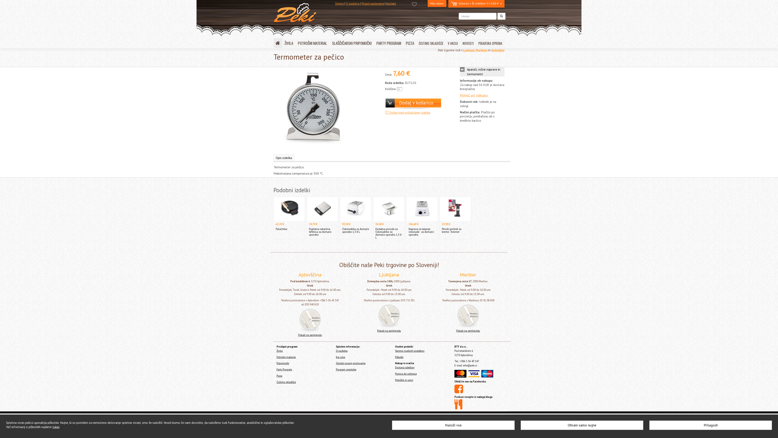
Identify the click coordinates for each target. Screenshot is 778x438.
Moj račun (436, 3)
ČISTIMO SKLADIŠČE (431, 43)
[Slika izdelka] (313, 108)
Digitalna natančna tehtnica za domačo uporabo (320, 231)
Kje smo (340, 357)
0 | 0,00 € (479, 3)
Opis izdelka (284, 158)
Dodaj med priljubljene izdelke (409, 113)
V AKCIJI (453, 43)
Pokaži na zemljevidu (310, 335)
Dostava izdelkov (405, 367)
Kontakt (391, 3)
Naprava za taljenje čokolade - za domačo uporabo (421, 231)
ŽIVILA (288, 43)
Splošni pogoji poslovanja (350, 363)
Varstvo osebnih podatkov (409, 351)
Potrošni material (286, 357)
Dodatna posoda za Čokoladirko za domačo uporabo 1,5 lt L (388, 233)
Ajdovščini (497, 50)
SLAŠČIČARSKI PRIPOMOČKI (352, 43)
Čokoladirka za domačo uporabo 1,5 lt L (355, 230)
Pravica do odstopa (406, 374)
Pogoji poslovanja (373, 3)
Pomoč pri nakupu (474, 95)
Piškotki (399, 357)
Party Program (284, 369)
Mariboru (481, 50)
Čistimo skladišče (286, 382)
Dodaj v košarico (416, 103)
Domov (339, 3)
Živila (280, 351)
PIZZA (410, 43)
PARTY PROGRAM (388, 43)
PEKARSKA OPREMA (490, 43)
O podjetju (353, 3)
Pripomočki (283, 363)
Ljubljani (468, 50)
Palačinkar (281, 229)
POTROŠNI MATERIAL (312, 43)
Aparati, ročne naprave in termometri (483, 71)
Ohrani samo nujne (582, 425)
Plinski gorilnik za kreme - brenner (451, 230)
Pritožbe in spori (404, 380)
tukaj (55, 427)
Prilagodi (711, 425)
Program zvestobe (346, 369)
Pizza (279, 376)
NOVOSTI (468, 43)
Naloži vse (453, 425)
